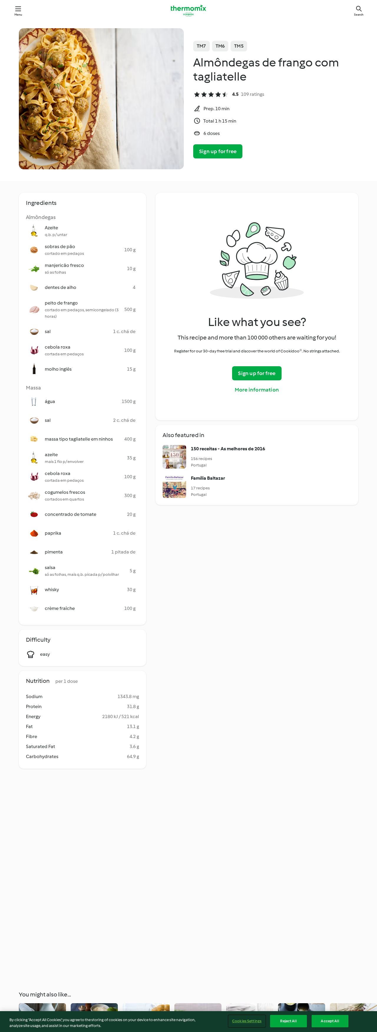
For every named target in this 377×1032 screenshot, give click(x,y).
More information (257, 390)
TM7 (201, 46)
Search (358, 14)
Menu (18, 14)
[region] (188, 1021)
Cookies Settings (247, 1021)
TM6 (220, 46)
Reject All (288, 1021)
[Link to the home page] (188, 10)
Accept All (330, 1021)
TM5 (239, 46)
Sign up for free (218, 151)
